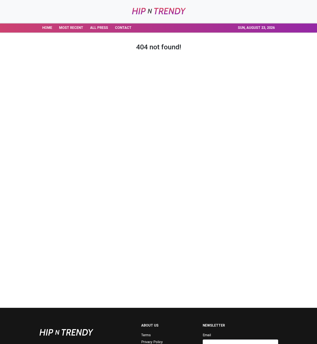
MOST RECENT (71, 28)
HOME (47, 28)
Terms (146, 335)
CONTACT (123, 28)
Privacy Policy (152, 342)
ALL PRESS (99, 28)
